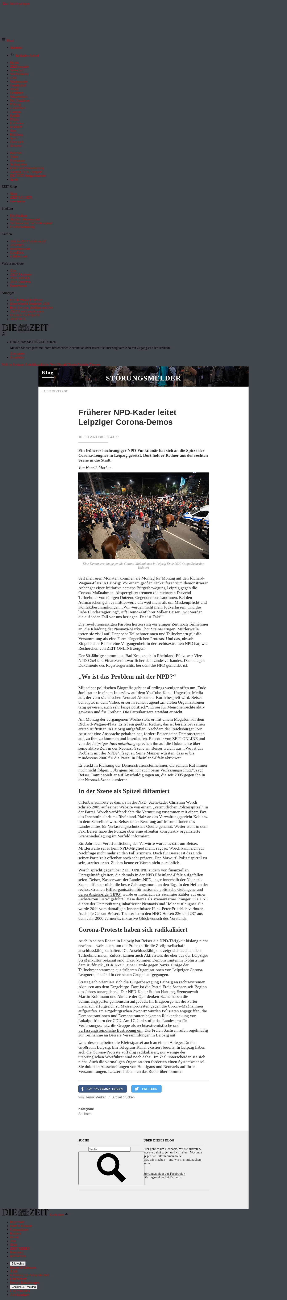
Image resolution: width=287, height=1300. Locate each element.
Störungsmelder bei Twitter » (162, 1177)
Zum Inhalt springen (16, 3)
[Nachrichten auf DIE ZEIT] (25, 330)
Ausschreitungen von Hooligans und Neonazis (139, 1066)
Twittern (149, 1088)
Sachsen (85, 1114)
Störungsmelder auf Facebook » (164, 1173)
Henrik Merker (95, 1097)
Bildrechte (18, 1263)
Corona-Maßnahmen (95, 592)
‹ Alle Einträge (55, 391)
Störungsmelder (143, 378)
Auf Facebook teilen (105, 1088)
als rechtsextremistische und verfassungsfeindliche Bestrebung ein (128, 1027)
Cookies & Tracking (24, 1286)
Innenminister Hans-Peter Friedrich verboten (165, 908)
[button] (8, 40)
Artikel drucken (123, 1097)
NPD (189, 643)
